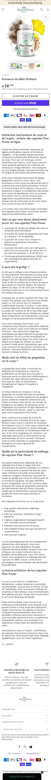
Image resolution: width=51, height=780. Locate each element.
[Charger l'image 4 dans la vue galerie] (31, 66)
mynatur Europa (16, 771)
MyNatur (5, 75)
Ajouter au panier (25, 96)
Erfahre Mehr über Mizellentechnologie (24, 127)
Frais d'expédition (19, 89)
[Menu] (3, 10)
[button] (41, 10)
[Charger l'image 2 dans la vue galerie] (19, 66)
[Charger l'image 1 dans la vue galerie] (13, 66)
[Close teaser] (42, 772)
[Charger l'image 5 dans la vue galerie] (38, 66)
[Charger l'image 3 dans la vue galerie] (25, 66)
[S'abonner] (47, 729)
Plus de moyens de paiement (25, 109)
